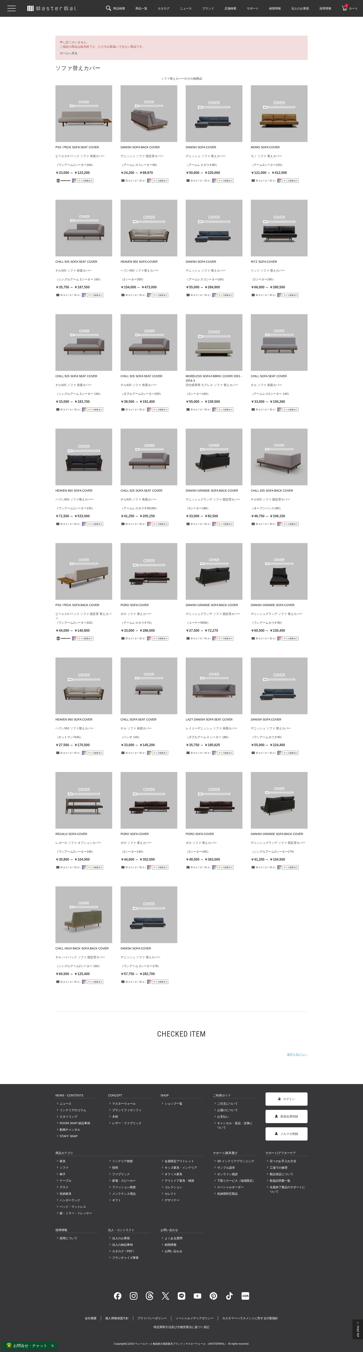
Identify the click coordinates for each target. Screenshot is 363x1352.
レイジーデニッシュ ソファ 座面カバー (211, 728)
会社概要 (91, 1318)
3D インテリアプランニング (235, 1161)
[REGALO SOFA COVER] (83, 800)
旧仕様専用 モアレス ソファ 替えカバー (212, 385)
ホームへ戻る (69, 53)
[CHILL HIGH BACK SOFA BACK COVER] (83, 914)
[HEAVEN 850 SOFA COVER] (83, 457)
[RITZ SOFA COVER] (279, 228)
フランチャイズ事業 (125, 1257)
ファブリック (121, 1174)
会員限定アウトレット (179, 1161)
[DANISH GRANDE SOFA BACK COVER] (214, 457)
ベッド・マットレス (73, 1206)
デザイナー (172, 1200)
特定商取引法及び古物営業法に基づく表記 (181, 1327)
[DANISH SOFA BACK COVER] (149, 113)
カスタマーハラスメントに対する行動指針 (250, 1318)
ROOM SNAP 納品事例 (75, 1123)
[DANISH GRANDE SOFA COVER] (279, 571)
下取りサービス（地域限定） (236, 1180)
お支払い (223, 1116)
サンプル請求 (226, 1167)
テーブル (65, 1180)
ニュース (65, 1103)
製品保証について (281, 1174)
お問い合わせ (173, 1251)
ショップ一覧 (173, 1103)
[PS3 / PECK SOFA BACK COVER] (83, 571)
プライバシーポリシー (152, 1318)
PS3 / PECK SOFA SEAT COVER (77, 147)
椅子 (63, 1174)
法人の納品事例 (122, 1244)
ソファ (64, 1167)
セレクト (170, 1193)
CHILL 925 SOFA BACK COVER (272, 490)
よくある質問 (173, 1238)
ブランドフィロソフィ (127, 1110)
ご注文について (227, 1103)
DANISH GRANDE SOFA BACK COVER (212, 490)
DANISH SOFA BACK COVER (140, 147)
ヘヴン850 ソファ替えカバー (74, 499)
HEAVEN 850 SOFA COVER (73, 490)
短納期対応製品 (227, 1193)
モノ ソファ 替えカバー (266, 156)
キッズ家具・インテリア (181, 1167)
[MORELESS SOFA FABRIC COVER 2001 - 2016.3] (214, 342)
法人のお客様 (121, 1238)
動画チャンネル (70, 1129)
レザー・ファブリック (127, 1123)
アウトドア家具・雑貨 (179, 1180)
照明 (115, 1167)
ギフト (116, 1200)
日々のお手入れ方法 (283, 1161)
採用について (68, 1238)
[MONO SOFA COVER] (279, 113)
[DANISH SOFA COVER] (214, 113)
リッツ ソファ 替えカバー (268, 270)
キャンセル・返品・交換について (235, 1125)
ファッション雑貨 (124, 1187)
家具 (63, 1161)
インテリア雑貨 (122, 1161)
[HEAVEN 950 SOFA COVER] (149, 228)
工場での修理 (278, 1167)
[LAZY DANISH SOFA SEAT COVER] (214, 686)
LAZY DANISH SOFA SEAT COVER (209, 719)
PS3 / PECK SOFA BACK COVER (77, 605)
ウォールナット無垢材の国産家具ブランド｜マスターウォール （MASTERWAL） (181, 1343)
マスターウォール (124, 1103)
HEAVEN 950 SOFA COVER (139, 261)
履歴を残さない (297, 1054)
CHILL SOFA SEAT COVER (269, 376)
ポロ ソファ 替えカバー (136, 614)
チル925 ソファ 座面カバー (73, 270)
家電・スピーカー (124, 1180)
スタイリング (68, 1116)
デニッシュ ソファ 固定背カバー (142, 156)
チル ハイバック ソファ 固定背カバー (80, 957)
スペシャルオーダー (230, 1187)
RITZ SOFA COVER (264, 261)
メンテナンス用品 (124, 1193)
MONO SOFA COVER (265, 147)
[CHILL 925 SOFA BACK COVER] (279, 457)
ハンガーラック (70, 1200)
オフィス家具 (173, 1174)
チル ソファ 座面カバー (266, 385)
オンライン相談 (227, 1174)
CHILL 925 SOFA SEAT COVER (76, 261)
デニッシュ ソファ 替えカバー (206, 156)
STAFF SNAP (69, 1136)
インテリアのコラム (73, 1110)
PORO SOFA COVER (135, 605)
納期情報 (170, 1244)
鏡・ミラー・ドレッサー (76, 1213)
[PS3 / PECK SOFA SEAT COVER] (83, 113)
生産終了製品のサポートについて (287, 1189)
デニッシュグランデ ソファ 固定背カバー (213, 499)
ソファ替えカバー (172, 78)
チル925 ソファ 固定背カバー (270, 499)
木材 (115, 1116)
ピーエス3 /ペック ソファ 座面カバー (80, 156)
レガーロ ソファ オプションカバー (78, 842)
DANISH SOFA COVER (201, 147)
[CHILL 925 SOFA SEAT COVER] (83, 228)
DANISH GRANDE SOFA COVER (273, 605)
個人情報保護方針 (117, 1318)
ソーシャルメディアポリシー (194, 1318)
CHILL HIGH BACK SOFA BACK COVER (82, 948)
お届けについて (227, 1110)
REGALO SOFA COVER (71, 834)
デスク (64, 1187)
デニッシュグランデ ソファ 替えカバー (276, 614)
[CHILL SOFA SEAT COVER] (279, 342)
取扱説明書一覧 (280, 1180)
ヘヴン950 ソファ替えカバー (140, 270)
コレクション (173, 1187)
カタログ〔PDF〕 (124, 1251)
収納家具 (65, 1193)
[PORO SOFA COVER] (149, 571)
